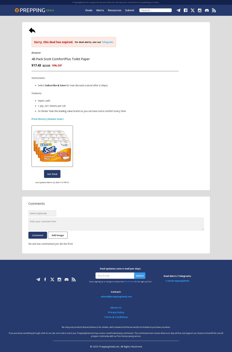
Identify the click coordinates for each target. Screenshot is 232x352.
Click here (129, 281)
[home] (34, 10)
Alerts (100, 10)
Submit (129, 10)
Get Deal (52, 174)
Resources (114, 10)
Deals (88, 10)
